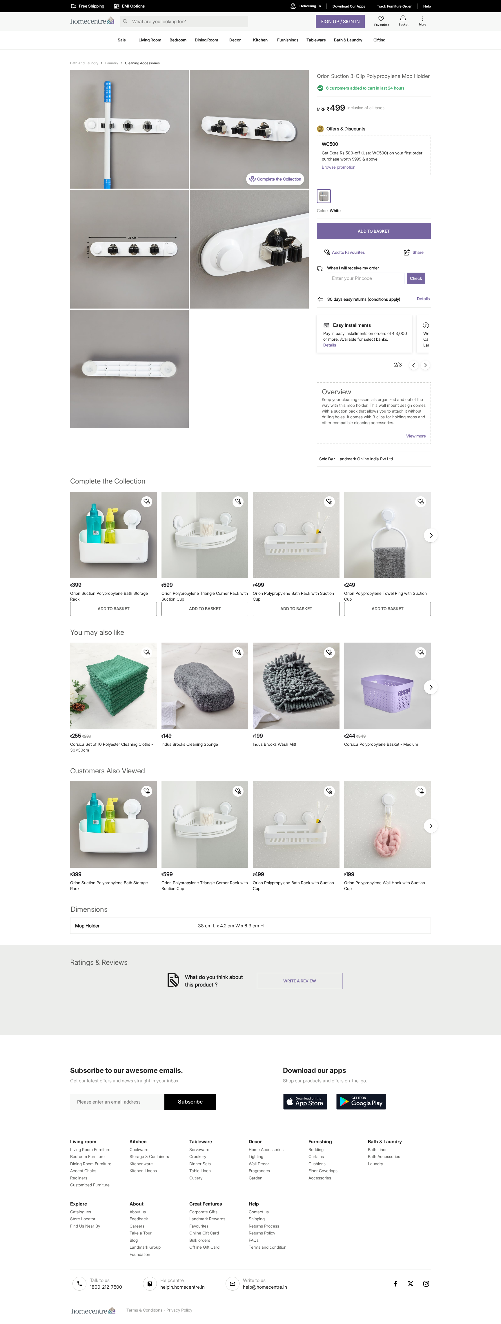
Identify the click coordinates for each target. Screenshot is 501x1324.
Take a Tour (141, 1232)
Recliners (78, 1177)
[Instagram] (426, 1284)
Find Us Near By (85, 1225)
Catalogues (80, 1211)
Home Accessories (266, 1149)
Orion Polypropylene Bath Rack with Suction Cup (293, 596)
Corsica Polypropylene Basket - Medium (381, 744)
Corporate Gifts (203, 1211)
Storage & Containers (149, 1156)
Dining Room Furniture (90, 1163)
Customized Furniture (90, 1184)
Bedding (316, 1149)
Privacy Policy (179, 1309)
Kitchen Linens (143, 1170)
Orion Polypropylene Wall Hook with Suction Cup (384, 885)
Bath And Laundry (84, 63)
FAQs (254, 1240)
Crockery (197, 1156)
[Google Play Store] (361, 1102)
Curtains (316, 1156)
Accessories (319, 1177)
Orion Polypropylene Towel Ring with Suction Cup (385, 596)
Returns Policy (262, 1232)
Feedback (139, 1218)
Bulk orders (199, 1240)
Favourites (198, 1225)
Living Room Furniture (90, 1149)
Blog (134, 1240)
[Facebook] (395, 1284)
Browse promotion (338, 167)
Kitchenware (141, 1163)
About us (138, 1211)
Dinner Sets (200, 1163)
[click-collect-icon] (426, 325)
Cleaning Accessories (142, 63)
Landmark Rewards (207, 1218)
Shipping (257, 1218)
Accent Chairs (83, 1170)
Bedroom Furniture (87, 1156)
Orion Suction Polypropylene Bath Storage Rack (109, 596)
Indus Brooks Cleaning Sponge (189, 744)
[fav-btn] (146, 501)
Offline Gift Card (204, 1247)
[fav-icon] (382, 19)
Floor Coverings (322, 1170)
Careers (137, 1225)
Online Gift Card (204, 1232)
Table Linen (200, 1170)
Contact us (259, 1211)
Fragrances (259, 1170)
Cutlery (195, 1177)
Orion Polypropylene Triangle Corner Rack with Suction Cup (204, 596)
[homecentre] (94, 22)
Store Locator (82, 1218)
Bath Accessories (384, 1156)
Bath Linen (378, 1149)
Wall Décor (259, 1163)
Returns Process (264, 1225)
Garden (255, 1177)
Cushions (317, 1163)
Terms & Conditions (144, 1309)
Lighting (256, 1156)
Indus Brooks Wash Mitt (274, 744)
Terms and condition (267, 1247)
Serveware (199, 1149)
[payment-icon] (326, 325)
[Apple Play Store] (305, 1102)
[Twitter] (411, 1284)
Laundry (111, 63)
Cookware (139, 1149)
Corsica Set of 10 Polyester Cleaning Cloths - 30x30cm (111, 747)
